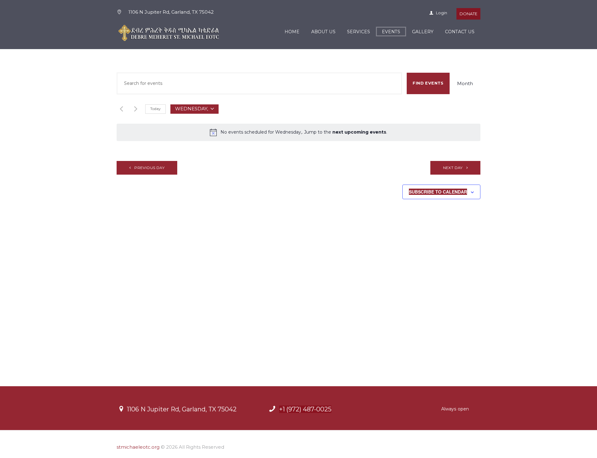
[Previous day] (121, 109)
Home (292, 31)
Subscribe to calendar (438, 192)
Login (441, 12)
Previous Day (149, 167)
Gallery (422, 31)
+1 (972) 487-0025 (305, 409)
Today (155, 108)
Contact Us (459, 31)
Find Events (428, 83)
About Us (323, 31)
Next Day (453, 167)
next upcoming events (359, 132)
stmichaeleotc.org (138, 447)
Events (391, 31)
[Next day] (136, 109)
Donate (468, 13)
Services (358, 31)
